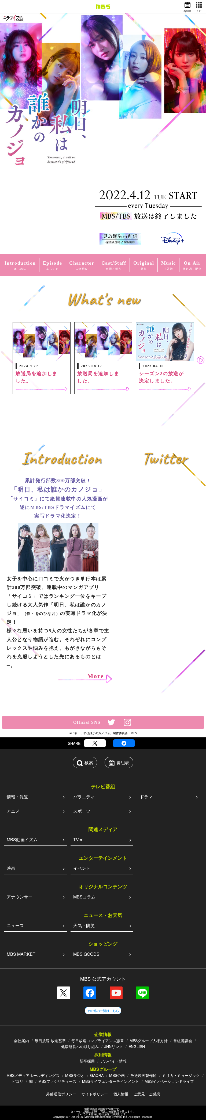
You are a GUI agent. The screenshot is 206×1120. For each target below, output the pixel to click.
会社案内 (21, 1040)
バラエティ (84, 797)
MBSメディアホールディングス (33, 1075)
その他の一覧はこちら (103, 1010)
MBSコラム (84, 897)
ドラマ (146, 797)
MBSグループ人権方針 (149, 1040)
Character (81, 265)
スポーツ (81, 811)
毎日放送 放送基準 (50, 1040)
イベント (81, 868)
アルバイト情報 (113, 1061)
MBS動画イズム (22, 839)
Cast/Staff (113, 265)
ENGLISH (136, 1046)
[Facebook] (124, 743)
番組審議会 (182, 1040)
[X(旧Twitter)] (95, 743)
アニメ (13, 811)
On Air (192, 265)
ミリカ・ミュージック (181, 1075)
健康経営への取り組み (80, 1046)
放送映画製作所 (143, 1075)
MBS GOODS (86, 954)
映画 (11, 868)
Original (143, 265)
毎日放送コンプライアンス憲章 (97, 1040)
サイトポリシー (95, 1093)
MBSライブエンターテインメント (110, 1081)
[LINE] (142, 992)
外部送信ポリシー (61, 1093)
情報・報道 (17, 797)
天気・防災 (84, 925)
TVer (77, 839)
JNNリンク (113, 1046)
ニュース (15, 925)
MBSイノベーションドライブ (169, 1081)
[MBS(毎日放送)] (103, 6)
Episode (52, 265)
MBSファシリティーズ (57, 1081)
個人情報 (120, 1093)
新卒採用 (87, 1061)
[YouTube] (116, 992)
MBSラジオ (74, 1075)
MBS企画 (117, 1075)
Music (168, 265)
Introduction (20, 265)
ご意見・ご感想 (147, 1093)
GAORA (97, 1075)
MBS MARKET (21, 954)
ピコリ (17, 1081)
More (95, 676)
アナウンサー (19, 897)
